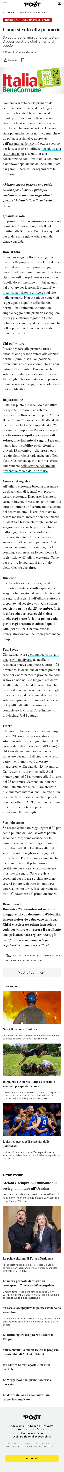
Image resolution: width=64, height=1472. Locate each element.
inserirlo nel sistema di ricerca (24, 292)
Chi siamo (17, 1426)
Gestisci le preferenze (32, 1429)
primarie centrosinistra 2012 (23, 960)
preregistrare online (31, 547)
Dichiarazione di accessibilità (32, 1436)
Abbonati (32, 1458)
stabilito (27, 445)
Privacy (48, 1426)
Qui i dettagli (29, 715)
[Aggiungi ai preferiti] (23, 60)
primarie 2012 (52, 955)
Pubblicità (33, 1426)
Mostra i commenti (32, 972)
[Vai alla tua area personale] (59, 4)
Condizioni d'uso (32, 1433)
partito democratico (27, 955)
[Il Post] (32, 4)
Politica (9, 12)
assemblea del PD (21, 143)
